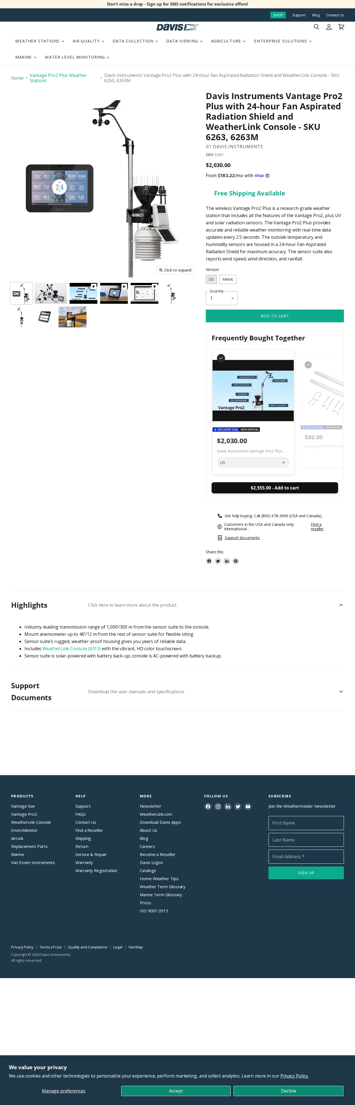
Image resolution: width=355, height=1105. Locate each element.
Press (145, 902)
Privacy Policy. (294, 1076)
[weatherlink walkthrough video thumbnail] (144, 293)
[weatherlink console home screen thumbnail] (45, 317)
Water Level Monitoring (75, 57)
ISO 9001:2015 (154, 910)
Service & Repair (91, 854)
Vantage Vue (23, 806)
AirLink (17, 838)
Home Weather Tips (159, 878)
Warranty (84, 862)
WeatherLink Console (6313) (71, 649)
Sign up (306, 872)
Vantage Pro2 (24, 814)
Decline (288, 1091)
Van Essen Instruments (33, 862)
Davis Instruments (238, 147)
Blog (316, 15)
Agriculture (227, 41)
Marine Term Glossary (161, 894)
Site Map (135, 947)
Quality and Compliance (87, 947)
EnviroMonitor (24, 830)
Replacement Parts (29, 846)
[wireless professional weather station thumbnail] (171, 293)
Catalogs (148, 870)
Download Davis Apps (160, 822)
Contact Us (335, 15)
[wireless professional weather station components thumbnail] (50, 293)
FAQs (80, 814)
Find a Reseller (89, 830)
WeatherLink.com (156, 814)
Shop (278, 14)
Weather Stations (38, 41)
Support (299, 15)
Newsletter (150, 806)
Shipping (83, 838)
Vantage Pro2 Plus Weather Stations (58, 78)
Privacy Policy (22, 947)
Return (81, 846)
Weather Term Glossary (163, 886)
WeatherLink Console (31, 822)
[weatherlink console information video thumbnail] (114, 293)
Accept (176, 1091)
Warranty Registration (96, 870)
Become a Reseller (158, 854)
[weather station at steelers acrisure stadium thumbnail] (72, 317)
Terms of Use (51, 947)
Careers (147, 846)
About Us (148, 830)
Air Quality (87, 41)
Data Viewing (182, 41)
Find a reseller (317, 526)
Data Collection (133, 41)
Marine (24, 57)
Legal (117, 947)
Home (17, 78)
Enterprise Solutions (281, 41)
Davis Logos (151, 862)
